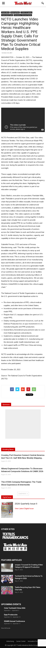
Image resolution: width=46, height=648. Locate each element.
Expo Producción (10, 615)
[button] (42, 3)
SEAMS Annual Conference (14, 621)
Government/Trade (7, 15)
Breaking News (15, 12)
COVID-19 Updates (26, 12)
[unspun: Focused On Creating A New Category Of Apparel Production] (7, 568)
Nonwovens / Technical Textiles (22, 15)
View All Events (5, 628)
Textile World (5, 12)
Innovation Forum (34, 641)
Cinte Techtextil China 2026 (14, 608)
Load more (22, 494)
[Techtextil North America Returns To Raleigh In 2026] (7, 579)
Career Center (21, 641)
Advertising (10, 641)
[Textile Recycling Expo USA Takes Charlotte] (7, 590)
